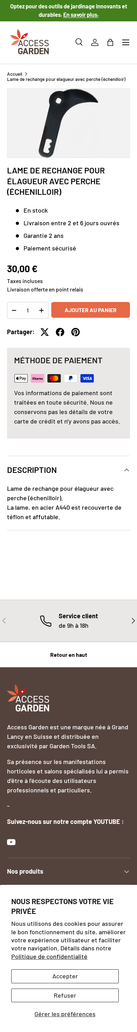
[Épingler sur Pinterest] (75, 332)
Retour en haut (68, 654)
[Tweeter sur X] (44, 332)
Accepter (65, 976)
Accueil (14, 73)
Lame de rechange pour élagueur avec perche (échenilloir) (66, 79)
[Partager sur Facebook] (60, 332)
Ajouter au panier (91, 310)
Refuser (65, 995)
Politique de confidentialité (49, 956)
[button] (110, 42)
